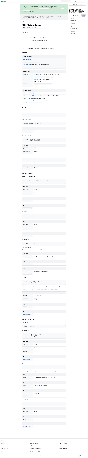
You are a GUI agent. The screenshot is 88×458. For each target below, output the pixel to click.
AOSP (23, 21)
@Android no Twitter (33, 441)
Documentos (11, 1)
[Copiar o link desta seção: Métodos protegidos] (35, 319)
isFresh (35, 84)
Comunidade (10, 455)
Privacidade (24, 455)
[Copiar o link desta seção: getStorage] (29, 363)
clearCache (31, 93)
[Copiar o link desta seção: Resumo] (28, 52)
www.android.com (62, 446)
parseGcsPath (31, 102)
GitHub (2, 451)
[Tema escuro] (65, 114)
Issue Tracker (61, 451)
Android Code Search (21, 1)
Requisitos (2, 443)
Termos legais (15, 455)
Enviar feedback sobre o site (32, 455)
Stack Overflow (61, 450)
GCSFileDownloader (27, 59)
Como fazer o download (5, 445)
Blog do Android (32, 445)
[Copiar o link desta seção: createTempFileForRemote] (36, 176)
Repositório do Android (5, 441)
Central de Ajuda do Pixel (63, 443)
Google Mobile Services (63, 448)
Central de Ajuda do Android (63, 441)
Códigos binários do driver (5, 450)
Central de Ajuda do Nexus (63, 445)
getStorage (31, 98)
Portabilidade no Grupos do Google (36, 451)
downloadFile (36, 79)
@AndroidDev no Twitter (34, 443)
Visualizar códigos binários (5, 446)
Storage (38, 385)
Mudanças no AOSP (31, 11)
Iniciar (83, 15)
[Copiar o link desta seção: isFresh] (27, 277)
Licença (20, 455)
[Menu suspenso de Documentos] (14, 1)
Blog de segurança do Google (35, 446)
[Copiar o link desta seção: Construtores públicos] (36, 108)
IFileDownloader (45, 28)
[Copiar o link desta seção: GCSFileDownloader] (33, 111)
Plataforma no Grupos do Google (35, 448)
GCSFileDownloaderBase (31, 28)
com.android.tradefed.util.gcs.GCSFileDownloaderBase (38, 37)
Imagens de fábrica (4, 448)
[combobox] (66, 1)
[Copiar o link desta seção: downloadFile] (30, 211)
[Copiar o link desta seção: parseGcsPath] (30, 399)
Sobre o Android (4, 455)
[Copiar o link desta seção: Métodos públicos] (34, 173)
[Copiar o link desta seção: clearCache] (29, 322)
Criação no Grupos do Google (35, 450)
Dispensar (77, 15)
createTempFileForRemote (39, 74)
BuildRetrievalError (27, 208)
